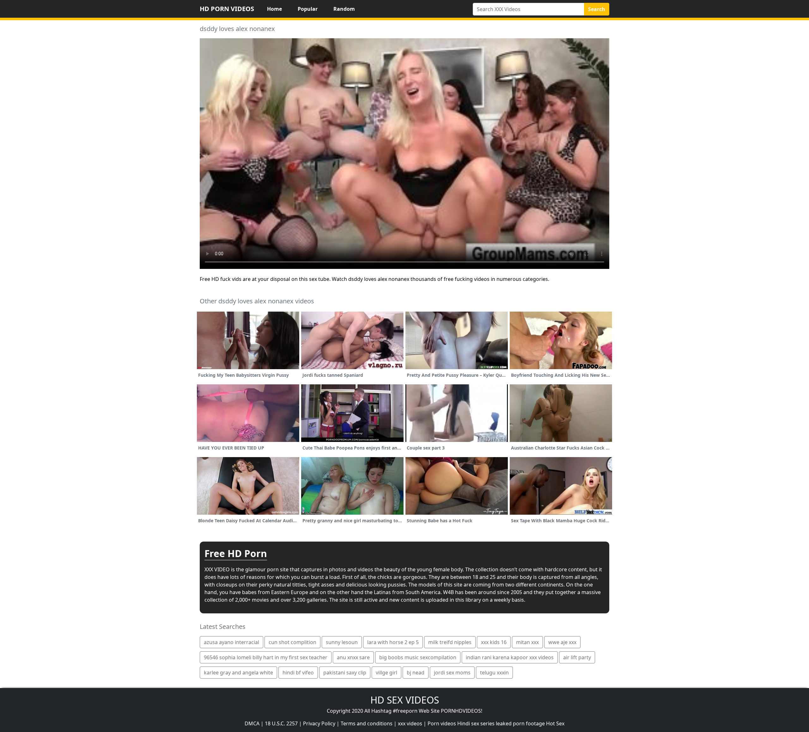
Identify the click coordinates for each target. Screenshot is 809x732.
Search (596, 9)
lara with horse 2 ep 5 (393, 642)
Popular (308, 8)
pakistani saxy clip (344, 672)
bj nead (415, 672)
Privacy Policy (319, 723)
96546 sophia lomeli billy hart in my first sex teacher (265, 657)
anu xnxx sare (353, 657)
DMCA (252, 723)
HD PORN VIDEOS (227, 8)
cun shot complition (292, 642)
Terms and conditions (366, 723)
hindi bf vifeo (298, 672)
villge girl (386, 672)
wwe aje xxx (562, 642)
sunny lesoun (342, 642)
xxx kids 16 (494, 642)
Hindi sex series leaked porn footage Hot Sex (510, 723)
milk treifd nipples (449, 642)
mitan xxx (527, 642)
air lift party (577, 657)
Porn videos (442, 723)
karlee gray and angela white (238, 672)
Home (274, 8)
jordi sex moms (452, 672)
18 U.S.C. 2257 (281, 723)
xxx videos (410, 723)
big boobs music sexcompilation (417, 657)
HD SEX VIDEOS (404, 699)
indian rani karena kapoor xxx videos (510, 657)
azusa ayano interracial (231, 642)
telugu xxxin (494, 672)
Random (344, 8)
